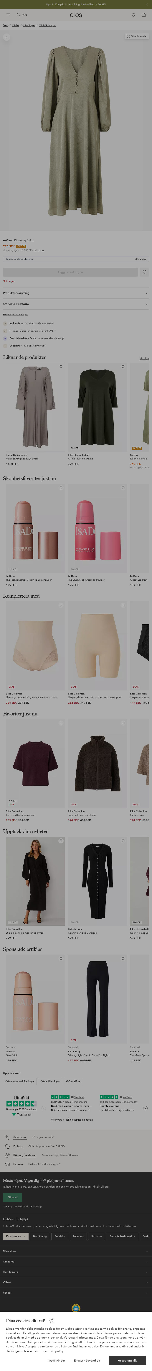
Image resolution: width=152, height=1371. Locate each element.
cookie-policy (54, 1351)
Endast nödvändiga (87, 1360)
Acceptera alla (127, 1360)
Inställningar (57, 1360)
